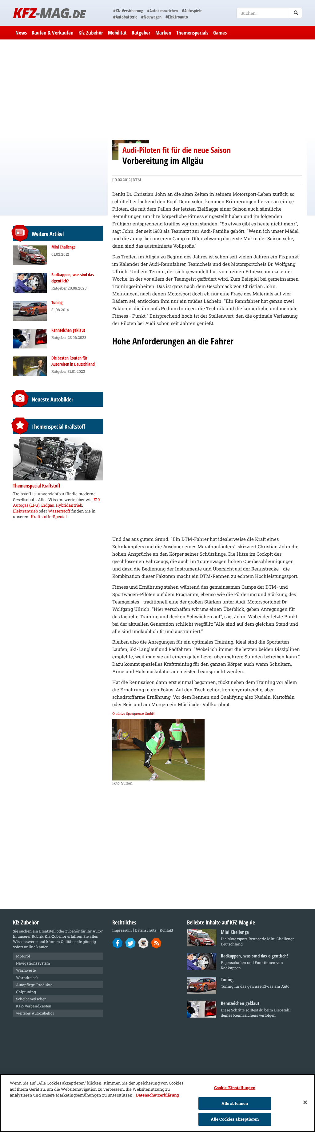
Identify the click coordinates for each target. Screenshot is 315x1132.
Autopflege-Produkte (34, 984)
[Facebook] (117, 943)
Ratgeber (141, 32)
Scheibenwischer (31, 998)
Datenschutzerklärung (157, 1095)
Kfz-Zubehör (90, 32)
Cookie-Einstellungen (235, 1087)
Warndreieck (27, 977)
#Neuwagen (151, 17)
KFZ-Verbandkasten (33, 1005)
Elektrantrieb (25, 511)
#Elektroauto (176, 17)
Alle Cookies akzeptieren (235, 1119)
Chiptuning (26, 991)
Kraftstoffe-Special (49, 516)
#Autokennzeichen (162, 11)
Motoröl (23, 955)
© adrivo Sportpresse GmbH (133, 713)
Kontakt (166, 930)
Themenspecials (192, 32)
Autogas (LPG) (26, 505)
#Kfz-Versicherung (128, 11)
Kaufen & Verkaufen (53, 32)
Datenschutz (145, 930)
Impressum (122, 930)
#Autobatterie (125, 17)
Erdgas (47, 505)
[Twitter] (130, 943)
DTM (137, 179)
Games (220, 32)
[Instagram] (143, 943)
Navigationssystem (33, 963)
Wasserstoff (59, 511)
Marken (163, 32)
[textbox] (269, 13)
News (21, 32)
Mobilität (117, 32)
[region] (157, 1103)
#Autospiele (191, 11)
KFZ (49, 12)
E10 (97, 499)
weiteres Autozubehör (35, 1013)
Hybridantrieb (69, 505)
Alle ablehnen (234, 1103)
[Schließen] (305, 1102)
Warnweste (26, 970)
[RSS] (156, 943)
